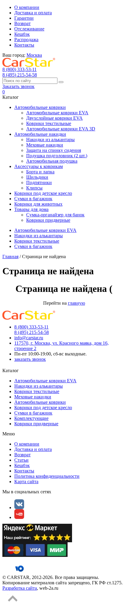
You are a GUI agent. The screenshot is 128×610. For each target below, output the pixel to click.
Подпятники (39, 182)
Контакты (24, 44)
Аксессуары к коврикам (38, 166)
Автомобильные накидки (40, 134)
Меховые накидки (44, 144)
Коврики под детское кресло (43, 193)
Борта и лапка (40, 171)
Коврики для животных (38, 204)
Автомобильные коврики (40, 107)
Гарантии (24, 18)
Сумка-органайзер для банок (55, 214)
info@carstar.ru (28, 337)
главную (76, 303)
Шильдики (37, 177)
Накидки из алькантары (50, 139)
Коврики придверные (48, 220)
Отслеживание (29, 28)
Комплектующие (31, 418)
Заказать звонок (18, 86)
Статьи (21, 460)
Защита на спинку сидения (53, 150)
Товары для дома (31, 209)
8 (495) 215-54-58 (19, 74)
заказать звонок (30, 359)
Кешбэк (22, 34)
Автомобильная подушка (51, 161)
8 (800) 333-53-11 (19, 69)
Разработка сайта (19, 588)
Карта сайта (26, 481)
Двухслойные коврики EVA (54, 118)
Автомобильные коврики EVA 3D (60, 128)
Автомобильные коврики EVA (57, 112)
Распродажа (26, 39)
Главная (10, 256)
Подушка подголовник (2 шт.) (56, 155)
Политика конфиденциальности (46, 476)
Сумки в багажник (33, 198)
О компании (26, 7)
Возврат (22, 23)
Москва (34, 55)
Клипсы (34, 187)
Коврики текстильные (48, 123)
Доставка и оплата (33, 12)
